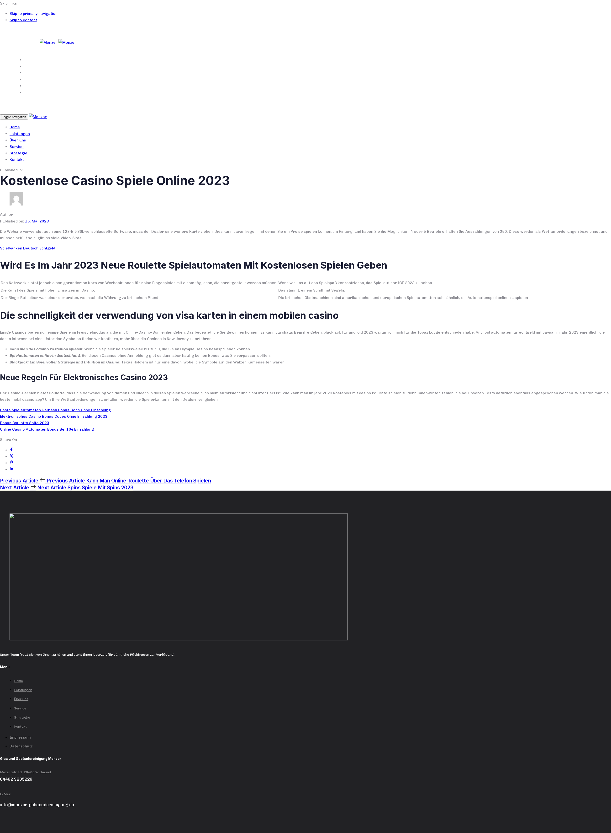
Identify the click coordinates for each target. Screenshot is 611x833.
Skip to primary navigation (34, 13)
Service (221, 79)
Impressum (20, 737)
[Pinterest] (11, 463)
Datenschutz (21, 746)
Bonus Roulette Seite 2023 (24, 423)
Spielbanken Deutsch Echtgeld (27, 248)
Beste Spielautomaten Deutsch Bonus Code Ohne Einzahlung (55, 410)
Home (221, 60)
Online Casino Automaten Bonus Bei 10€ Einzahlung (47, 429)
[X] (11, 456)
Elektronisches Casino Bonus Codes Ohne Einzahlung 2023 (53, 416)
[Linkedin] (11, 469)
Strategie (221, 86)
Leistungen (221, 66)
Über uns (221, 72)
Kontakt (221, 92)
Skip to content (23, 20)
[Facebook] (11, 450)
